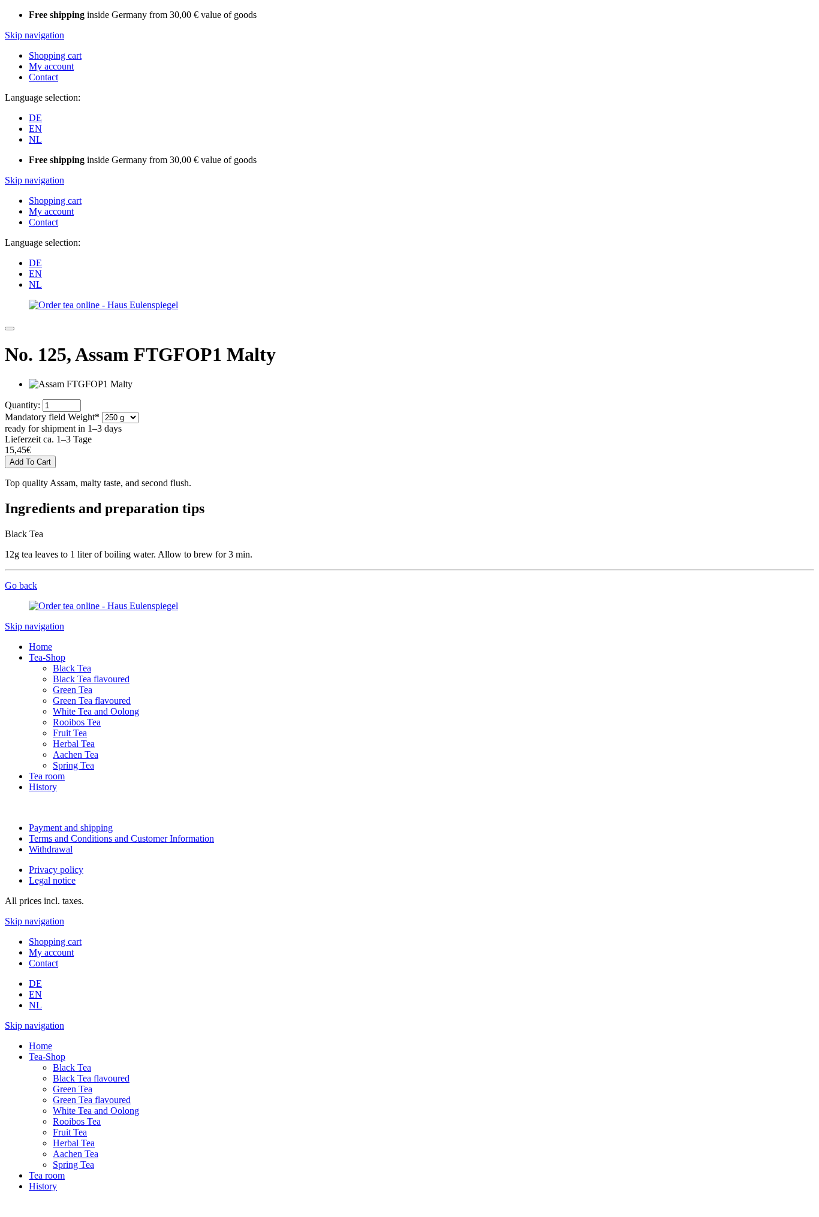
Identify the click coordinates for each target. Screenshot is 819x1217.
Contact (43, 77)
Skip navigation (34, 35)
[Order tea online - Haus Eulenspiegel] (103, 305)
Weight (52, 417)
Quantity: (22, 405)
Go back (21, 585)
